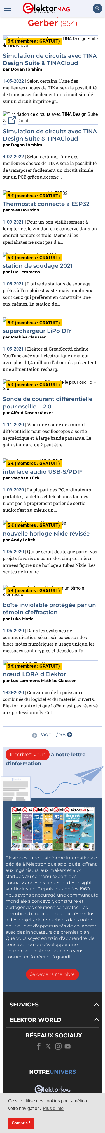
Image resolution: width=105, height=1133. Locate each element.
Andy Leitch (23, 539)
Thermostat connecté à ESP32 (46, 203)
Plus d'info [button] (53, 1108)
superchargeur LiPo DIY (37, 331)
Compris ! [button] (21, 1123)
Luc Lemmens (25, 271)
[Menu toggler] (8, 8)
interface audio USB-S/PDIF (43, 471)
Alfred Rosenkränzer (32, 412)
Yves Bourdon (25, 210)
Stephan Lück (25, 477)
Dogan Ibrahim (26, 69)
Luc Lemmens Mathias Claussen (44, 680)
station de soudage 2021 (38, 265)
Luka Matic (22, 618)
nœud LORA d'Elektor (34, 674)
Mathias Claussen (29, 337)
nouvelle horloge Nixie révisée (46, 533)
